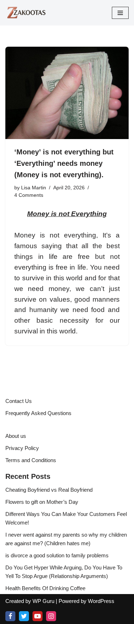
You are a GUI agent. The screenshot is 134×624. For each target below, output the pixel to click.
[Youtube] (38, 616)
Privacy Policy (22, 448)
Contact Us (18, 401)
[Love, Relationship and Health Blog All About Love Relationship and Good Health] (26, 12)
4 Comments (28, 195)
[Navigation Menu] (120, 13)
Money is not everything (55, 235)
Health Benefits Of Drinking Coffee (45, 588)
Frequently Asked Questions (38, 413)
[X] (24, 616)
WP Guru (43, 601)
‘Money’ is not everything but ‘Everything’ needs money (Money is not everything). (64, 163)
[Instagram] (51, 616)
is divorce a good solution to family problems (57, 555)
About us (15, 436)
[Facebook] (10, 616)
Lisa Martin (33, 187)
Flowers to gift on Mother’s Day (41, 502)
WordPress (101, 601)
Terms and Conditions (30, 460)
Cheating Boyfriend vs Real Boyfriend (49, 490)
